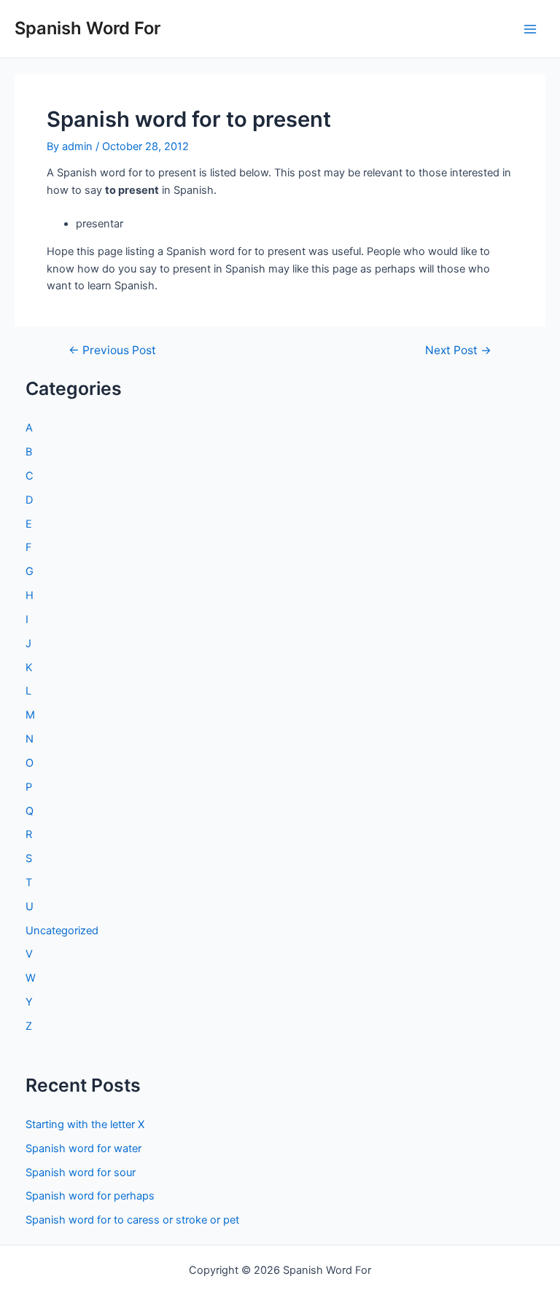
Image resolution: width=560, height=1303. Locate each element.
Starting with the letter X (85, 1124)
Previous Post (112, 350)
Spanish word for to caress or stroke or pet (132, 1219)
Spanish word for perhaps (90, 1195)
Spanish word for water (83, 1148)
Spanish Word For (87, 28)
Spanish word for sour (81, 1172)
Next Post (458, 350)
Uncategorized (62, 930)
